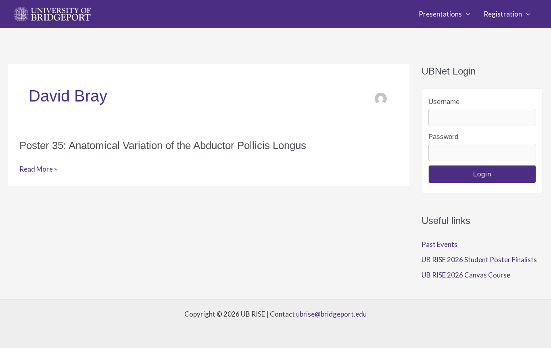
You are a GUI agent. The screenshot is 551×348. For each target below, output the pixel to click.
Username (443, 102)
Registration (503, 14)
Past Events (439, 244)
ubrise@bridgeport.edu (331, 314)
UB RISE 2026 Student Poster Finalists (479, 259)
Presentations (440, 14)
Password (443, 137)
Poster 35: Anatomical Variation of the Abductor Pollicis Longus (162, 145)
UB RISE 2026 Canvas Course (466, 275)
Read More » (38, 170)
